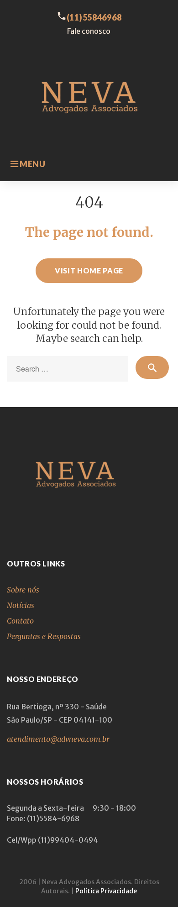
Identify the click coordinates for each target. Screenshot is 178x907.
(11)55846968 (94, 17)
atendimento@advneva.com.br (58, 739)
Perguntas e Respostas (44, 636)
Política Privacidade (106, 891)
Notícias (20, 605)
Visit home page (89, 270)
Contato (20, 620)
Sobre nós (23, 589)
